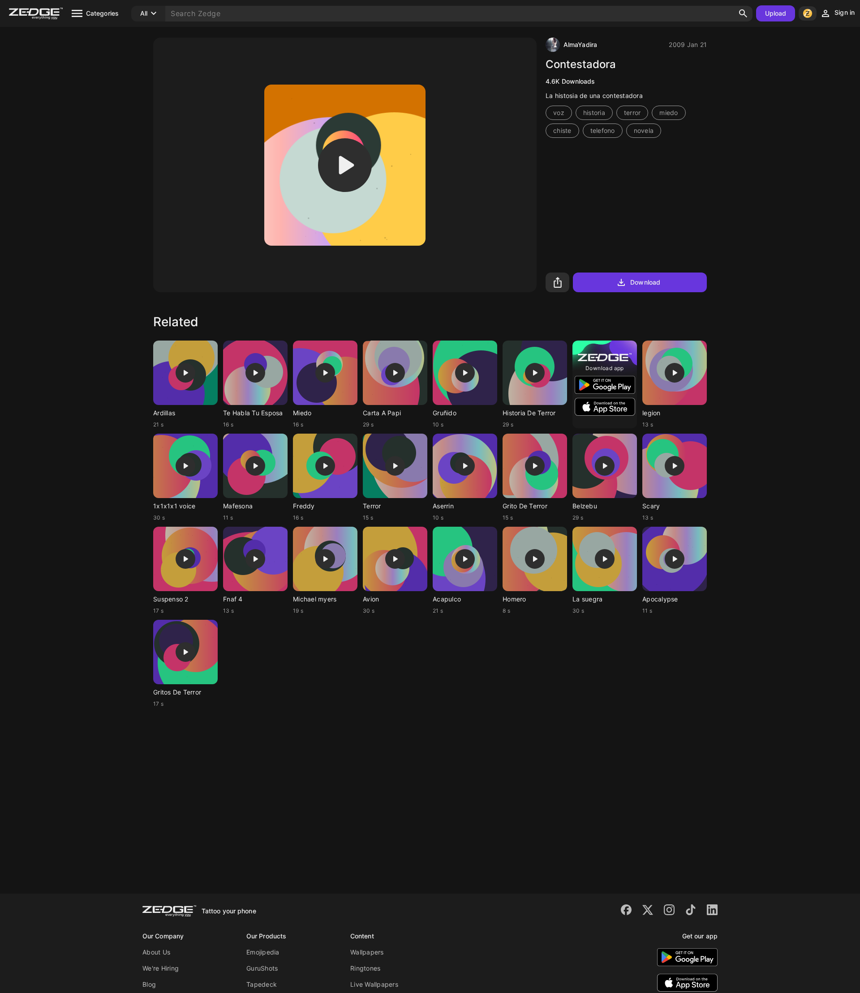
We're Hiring (160, 968)
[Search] (743, 13)
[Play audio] (345, 165)
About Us (156, 952)
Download (645, 282)
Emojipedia (263, 952)
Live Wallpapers (374, 984)
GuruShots (262, 968)
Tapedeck (261, 984)
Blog (149, 984)
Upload (776, 13)
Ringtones (365, 968)
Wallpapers (367, 952)
